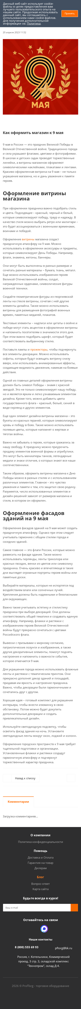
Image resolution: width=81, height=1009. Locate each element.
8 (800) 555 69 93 (26, 947)
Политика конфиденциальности (40, 842)
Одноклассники (35, 929)
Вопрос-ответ (40, 884)
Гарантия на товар (40, 863)
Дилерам (40, 868)
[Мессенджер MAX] (44, 929)
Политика (33, 23)
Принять (70, 13)
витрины (28, 239)
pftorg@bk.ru (63, 948)
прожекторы (38, 349)
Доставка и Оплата (40, 857)
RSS (74, 31)
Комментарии (18, 801)
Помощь (40, 851)
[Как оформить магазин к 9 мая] (40, 77)
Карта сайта (41, 889)
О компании (40, 835)
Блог (40, 877)
